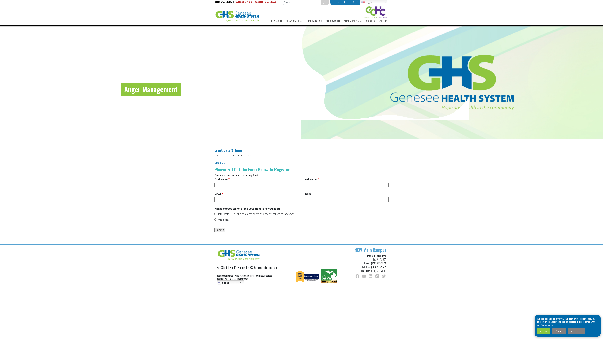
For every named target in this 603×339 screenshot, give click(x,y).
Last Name (311, 179)
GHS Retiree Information (262, 267)
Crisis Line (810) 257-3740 (255, 2)
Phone (308, 193)
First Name (222, 179)
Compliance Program (225, 275)
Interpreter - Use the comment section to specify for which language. (256, 214)
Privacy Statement (242, 275)
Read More (576, 331)
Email (218, 193)
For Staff (222, 267)
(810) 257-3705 (223, 2)
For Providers (237, 267)
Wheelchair (224, 219)
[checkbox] (215, 214)
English (369, 2)
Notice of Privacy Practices (261, 275)
